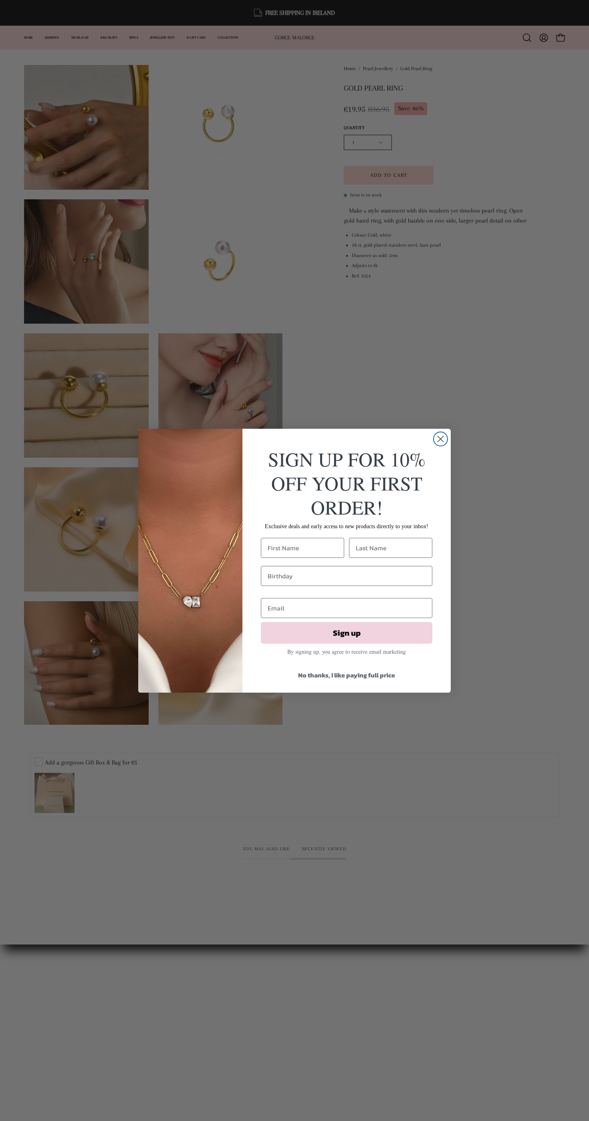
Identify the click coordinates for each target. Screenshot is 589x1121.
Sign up (347, 633)
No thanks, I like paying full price (346, 675)
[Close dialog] (441, 439)
